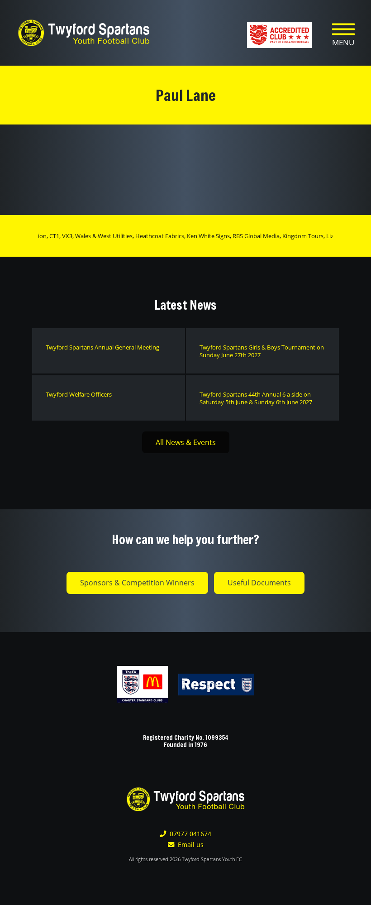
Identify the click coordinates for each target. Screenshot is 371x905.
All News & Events (186, 442)
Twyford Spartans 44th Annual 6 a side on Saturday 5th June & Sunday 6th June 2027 (256, 398)
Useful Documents (259, 583)
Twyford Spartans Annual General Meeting (102, 347)
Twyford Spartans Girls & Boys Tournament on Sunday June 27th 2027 (262, 351)
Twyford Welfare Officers (79, 394)
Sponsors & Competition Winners (137, 583)
